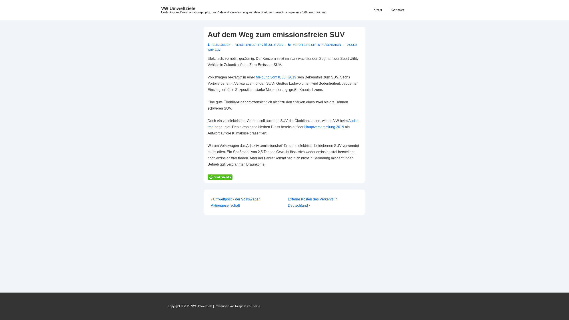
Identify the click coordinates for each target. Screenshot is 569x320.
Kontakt (397, 10)
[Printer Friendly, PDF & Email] (220, 177)
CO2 (217, 49)
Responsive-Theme (247, 306)
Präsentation (331, 44)
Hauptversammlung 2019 (324, 127)
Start (378, 10)
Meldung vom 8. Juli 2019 (276, 77)
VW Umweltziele (178, 8)
